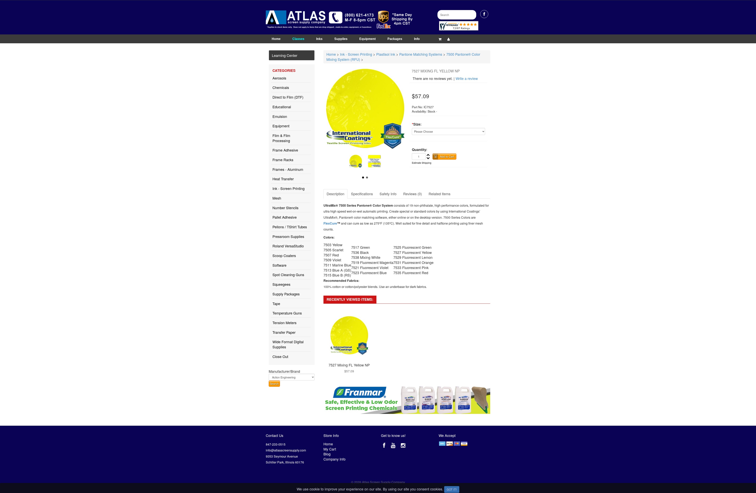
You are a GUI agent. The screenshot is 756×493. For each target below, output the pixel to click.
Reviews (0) (412, 193)
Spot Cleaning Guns (288, 274)
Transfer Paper (284, 332)
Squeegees (281, 284)
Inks (319, 39)
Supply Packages (286, 293)
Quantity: (419, 149)
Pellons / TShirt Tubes (289, 226)
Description (335, 193)
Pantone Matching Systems (420, 54)
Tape (276, 303)
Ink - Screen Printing (288, 188)
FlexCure (330, 223)
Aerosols (279, 77)
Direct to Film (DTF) (287, 97)
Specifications (362, 193)
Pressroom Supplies (288, 236)
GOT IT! (452, 489)
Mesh (276, 198)
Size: (417, 124)
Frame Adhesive (285, 150)
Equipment (367, 39)
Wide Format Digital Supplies (288, 344)
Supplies (340, 39)
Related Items (439, 193)
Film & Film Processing (281, 138)
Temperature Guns (287, 312)
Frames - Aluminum (287, 169)
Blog (327, 453)
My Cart (329, 448)
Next (376, 163)
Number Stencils (285, 207)
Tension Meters (284, 322)
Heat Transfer (283, 178)
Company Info (334, 459)
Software (279, 265)
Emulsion (279, 116)
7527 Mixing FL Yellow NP (349, 364)
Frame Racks (282, 159)
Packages (394, 39)
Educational (281, 106)
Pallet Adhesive (284, 217)
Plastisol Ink (385, 54)
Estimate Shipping (421, 162)
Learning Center (284, 55)
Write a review (467, 78)
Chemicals (280, 87)
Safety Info (388, 193)
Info (417, 39)
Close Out (280, 356)
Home (276, 39)
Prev (353, 163)
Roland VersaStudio (288, 245)
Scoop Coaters (284, 255)
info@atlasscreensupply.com (286, 450)
